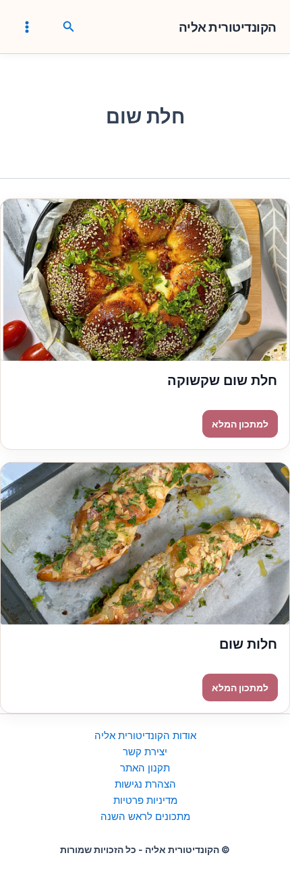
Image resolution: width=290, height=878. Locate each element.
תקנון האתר (145, 768)
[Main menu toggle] (26, 26)
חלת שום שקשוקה (222, 380)
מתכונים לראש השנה (145, 817)
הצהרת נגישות (145, 784)
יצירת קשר (145, 752)
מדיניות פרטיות (145, 800)
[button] (67, 26)
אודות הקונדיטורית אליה (145, 736)
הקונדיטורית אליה (228, 27)
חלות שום (248, 644)
